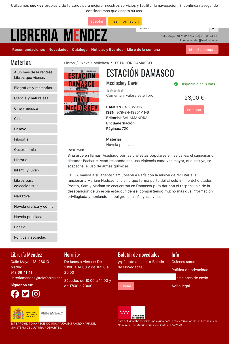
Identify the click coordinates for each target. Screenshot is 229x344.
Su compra (206, 49)
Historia (20, 160)
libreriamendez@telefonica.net (36, 278)
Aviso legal (181, 286)
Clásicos (21, 118)
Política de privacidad (190, 269)
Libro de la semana (143, 49)
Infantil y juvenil (27, 170)
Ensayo (20, 129)
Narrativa (22, 196)
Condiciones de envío (190, 278)
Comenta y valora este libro (129, 95)
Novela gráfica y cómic (33, 206)
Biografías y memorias (33, 87)
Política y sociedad (30, 237)
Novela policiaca (28, 216)
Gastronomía (25, 149)
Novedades (58, 49)
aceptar (97, 21)
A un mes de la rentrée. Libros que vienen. (33, 75)
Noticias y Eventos (107, 49)
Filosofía (21, 139)
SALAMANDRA (135, 117)
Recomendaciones (28, 49)
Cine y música (26, 108)
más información (124, 21)
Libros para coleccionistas (26, 183)
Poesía (19, 227)
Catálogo (80, 49)
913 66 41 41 (209, 36)
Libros (69, 63)
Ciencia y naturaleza (31, 98)
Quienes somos (184, 261)
